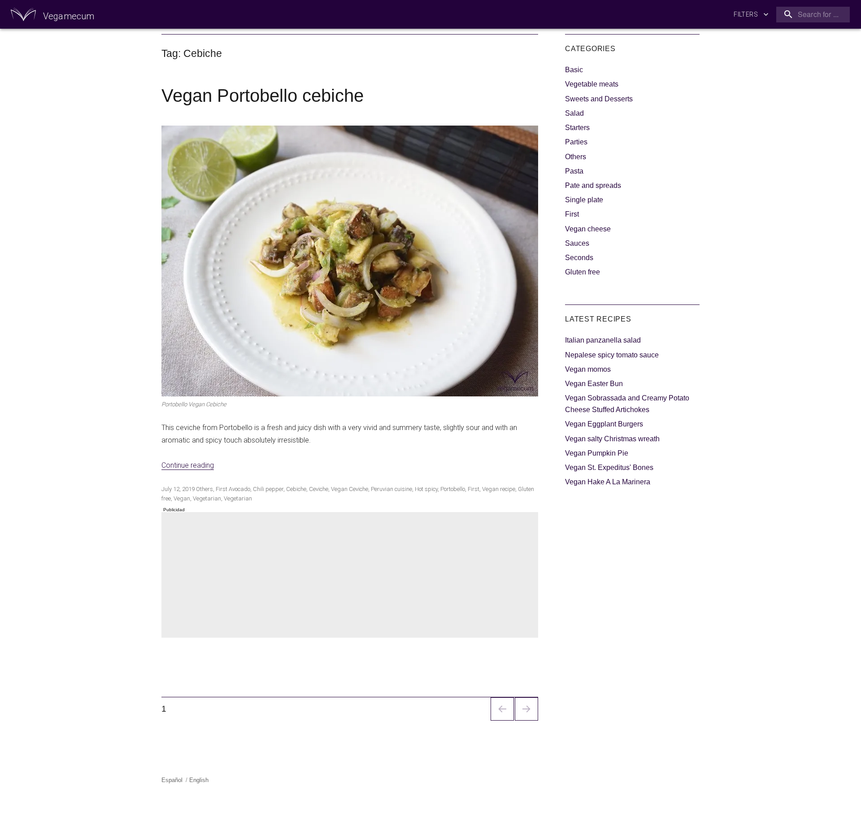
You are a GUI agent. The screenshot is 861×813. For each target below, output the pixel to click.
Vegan (182, 498)
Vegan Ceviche (349, 489)
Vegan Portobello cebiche (262, 95)
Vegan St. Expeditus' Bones (609, 467)
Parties (576, 142)
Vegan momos (588, 369)
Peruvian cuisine (391, 489)
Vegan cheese (588, 229)
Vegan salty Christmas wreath (612, 439)
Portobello (452, 489)
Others (204, 489)
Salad (574, 113)
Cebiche (296, 489)
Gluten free (582, 272)
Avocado (239, 489)
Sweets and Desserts (599, 99)
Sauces (577, 243)
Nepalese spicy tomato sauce (612, 355)
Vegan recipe (498, 489)
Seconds (579, 257)
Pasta (574, 171)
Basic (574, 70)
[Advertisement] (351, 576)
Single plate (584, 200)
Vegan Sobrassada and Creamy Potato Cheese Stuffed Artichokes (627, 403)
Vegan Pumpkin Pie (596, 453)
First (221, 489)
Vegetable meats (591, 84)
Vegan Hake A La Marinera (607, 482)
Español (172, 780)
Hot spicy (426, 489)
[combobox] (811, 14)
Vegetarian (207, 498)
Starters (577, 127)
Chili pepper (268, 489)
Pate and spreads (593, 185)
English (199, 780)
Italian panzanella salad (603, 340)
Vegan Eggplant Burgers (604, 424)
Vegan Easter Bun (594, 383)
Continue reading (187, 465)
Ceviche (318, 489)
